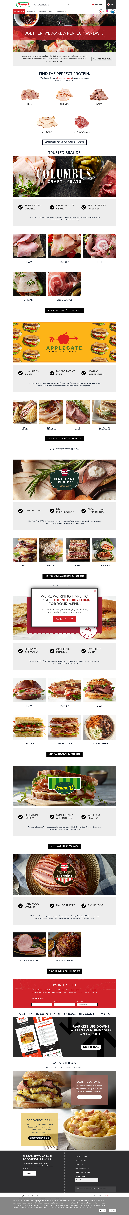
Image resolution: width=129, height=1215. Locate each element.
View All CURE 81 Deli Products (64, 971)
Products (18, 11)
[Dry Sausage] (81, 125)
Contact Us (79, 1164)
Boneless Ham (29, 960)
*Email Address (81, 1002)
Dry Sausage (64, 300)
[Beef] (99, 97)
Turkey (64, 262)
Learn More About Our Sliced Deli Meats (64, 142)
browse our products (64, 78)
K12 (50, 11)
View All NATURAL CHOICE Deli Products (64, 576)
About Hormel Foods (82, 1168)
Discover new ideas (39, 1138)
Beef (100, 262)
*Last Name (57, 1002)
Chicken (29, 300)
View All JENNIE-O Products (64, 846)
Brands (30, 11)
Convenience (60, 11)
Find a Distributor (81, 1156)
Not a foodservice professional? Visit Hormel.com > (91, 1189)
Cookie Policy (46, 1205)
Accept (102, 1210)
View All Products (102, 59)
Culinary (42, 11)
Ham (29, 262)
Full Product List (80, 1160)
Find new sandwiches (89, 1097)
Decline (112, 1210)
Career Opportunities (82, 1172)
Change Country (80, 1176)
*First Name (34, 1002)
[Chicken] (47, 125)
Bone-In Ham (64, 960)
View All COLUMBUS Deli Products (64, 310)
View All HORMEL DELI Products (64, 754)
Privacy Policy (23, 1196)
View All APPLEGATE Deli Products (64, 438)
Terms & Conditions (34, 1196)
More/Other (100, 744)
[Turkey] (64, 97)
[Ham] (30, 97)
